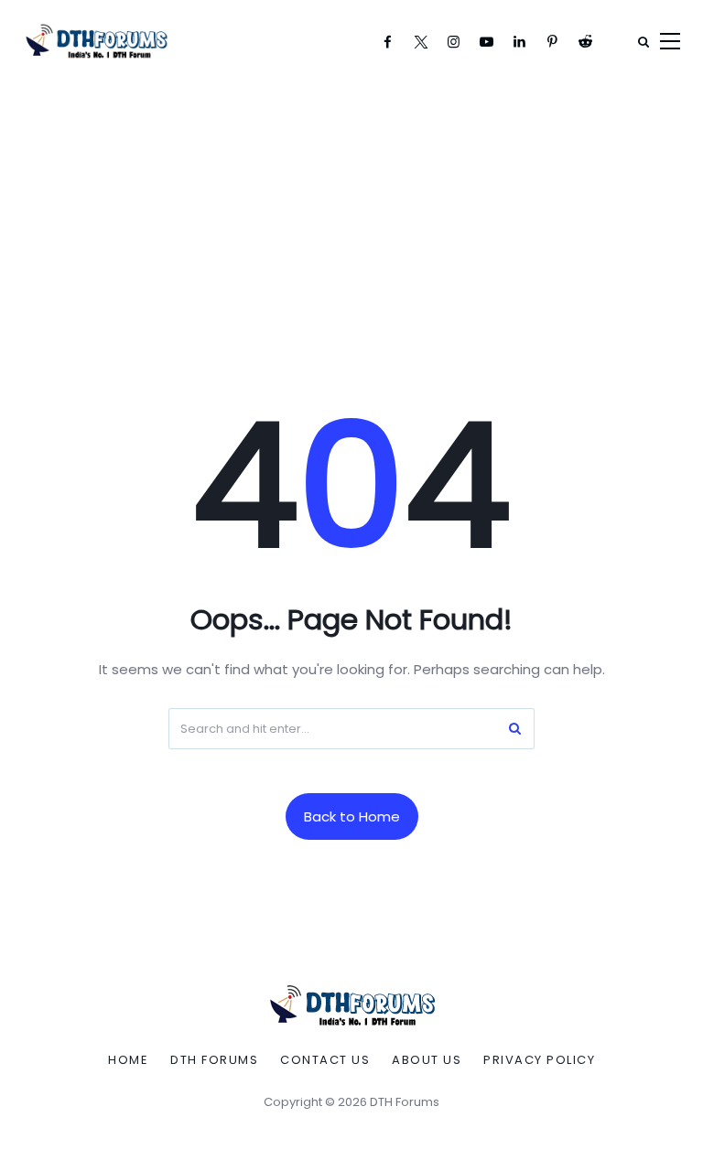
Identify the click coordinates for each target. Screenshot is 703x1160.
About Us (426, 1060)
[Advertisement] (351, 219)
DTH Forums (214, 1060)
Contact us (325, 1060)
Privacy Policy (539, 1060)
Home (128, 1060)
